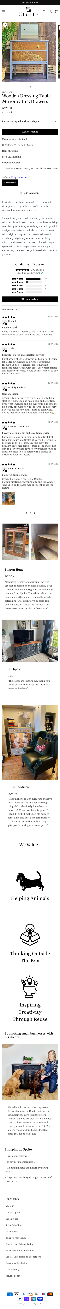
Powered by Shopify (35, 1304)
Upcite (26, 1304)
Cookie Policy (12, 1269)
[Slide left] (24, 87)
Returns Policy (13, 1276)
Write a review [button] (30, 299)
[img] (8, 317)
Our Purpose (12, 1219)
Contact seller (10, 183)
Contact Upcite (13, 1212)
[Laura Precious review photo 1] (8, 498)
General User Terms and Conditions (23, 1257)
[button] (3, 12)
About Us (10, 1206)
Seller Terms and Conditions (20, 1250)
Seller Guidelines (14, 1225)
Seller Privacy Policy (16, 1238)
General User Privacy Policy (19, 1244)
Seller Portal (12, 1231)
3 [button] (31, 513)
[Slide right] (36, 87)
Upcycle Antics (19, 177)
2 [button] (26, 513)
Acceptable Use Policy (16, 1263)
